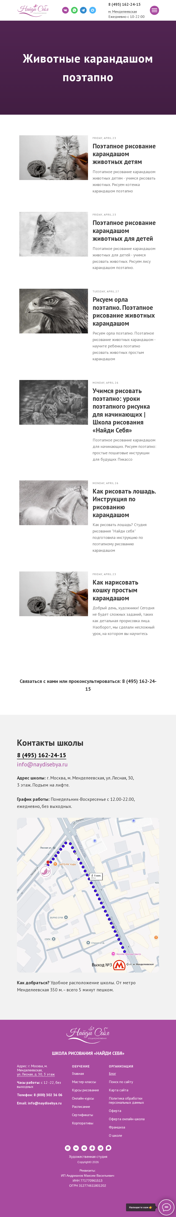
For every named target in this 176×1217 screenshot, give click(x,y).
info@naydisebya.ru (42, 1157)
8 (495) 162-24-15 (124, 4)
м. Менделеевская (122, 11)
